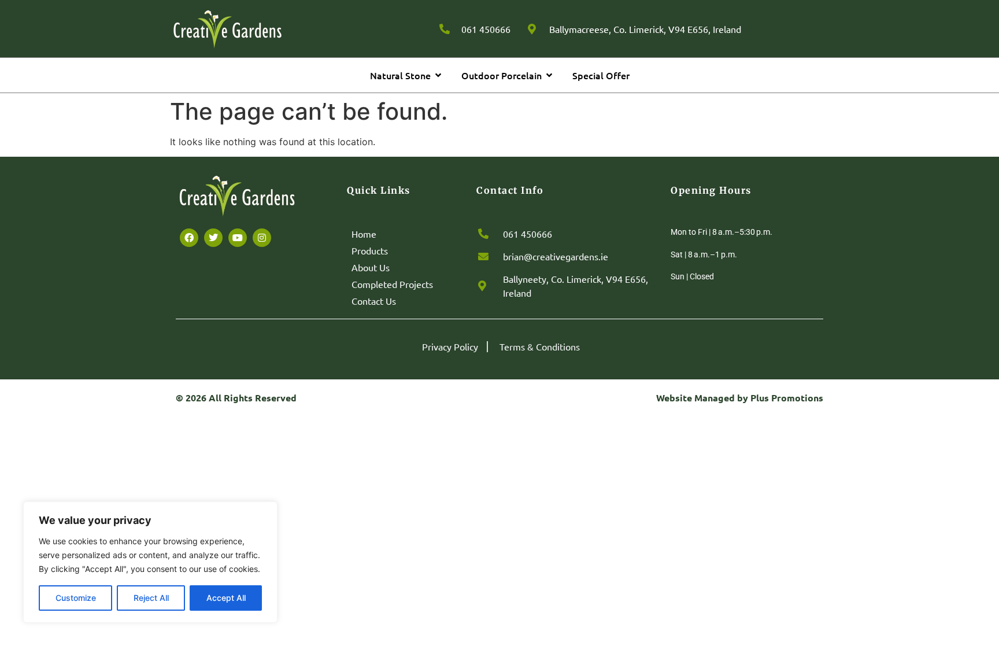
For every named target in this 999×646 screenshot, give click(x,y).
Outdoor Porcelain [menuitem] (501, 75)
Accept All (226, 598)
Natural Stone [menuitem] (400, 75)
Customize (76, 598)
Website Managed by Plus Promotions (739, 398)
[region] (150, 562)
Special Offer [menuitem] (601, 75)
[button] (438, 75)
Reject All (151, 598)
